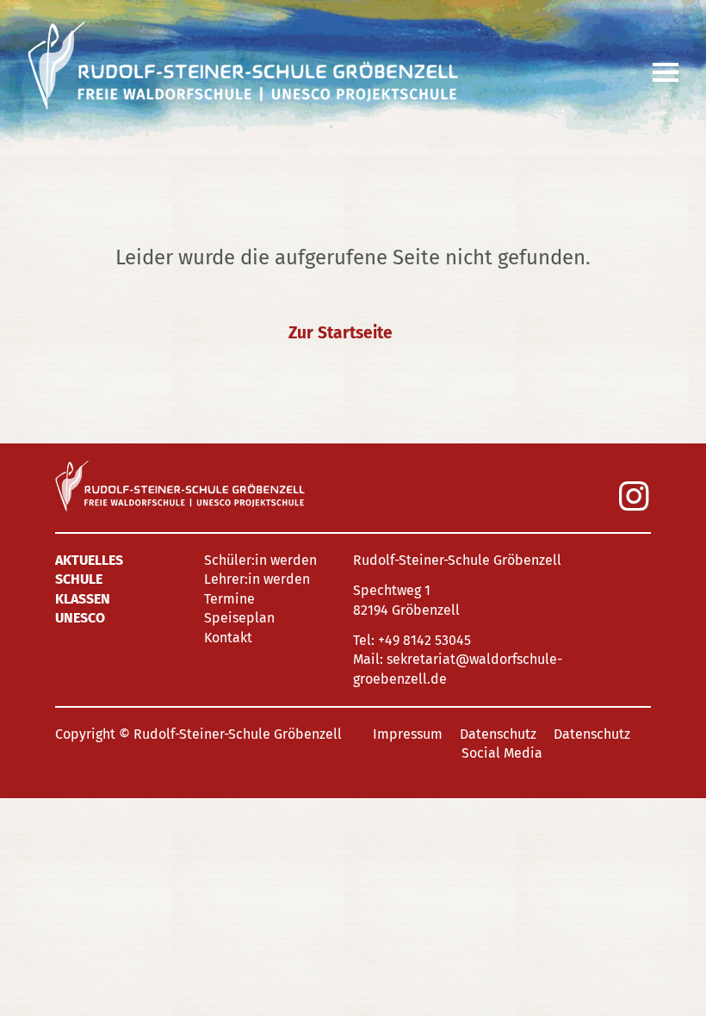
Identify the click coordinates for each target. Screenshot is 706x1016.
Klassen (82, 599)
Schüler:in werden (260, 560)
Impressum (408, 734)
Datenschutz (498, 734)
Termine (229, 599)
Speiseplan (239, 618)
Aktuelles (89, 560)
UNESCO (80, 618)
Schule (78, 579)
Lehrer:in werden (257, 579)
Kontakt (228, 637)
